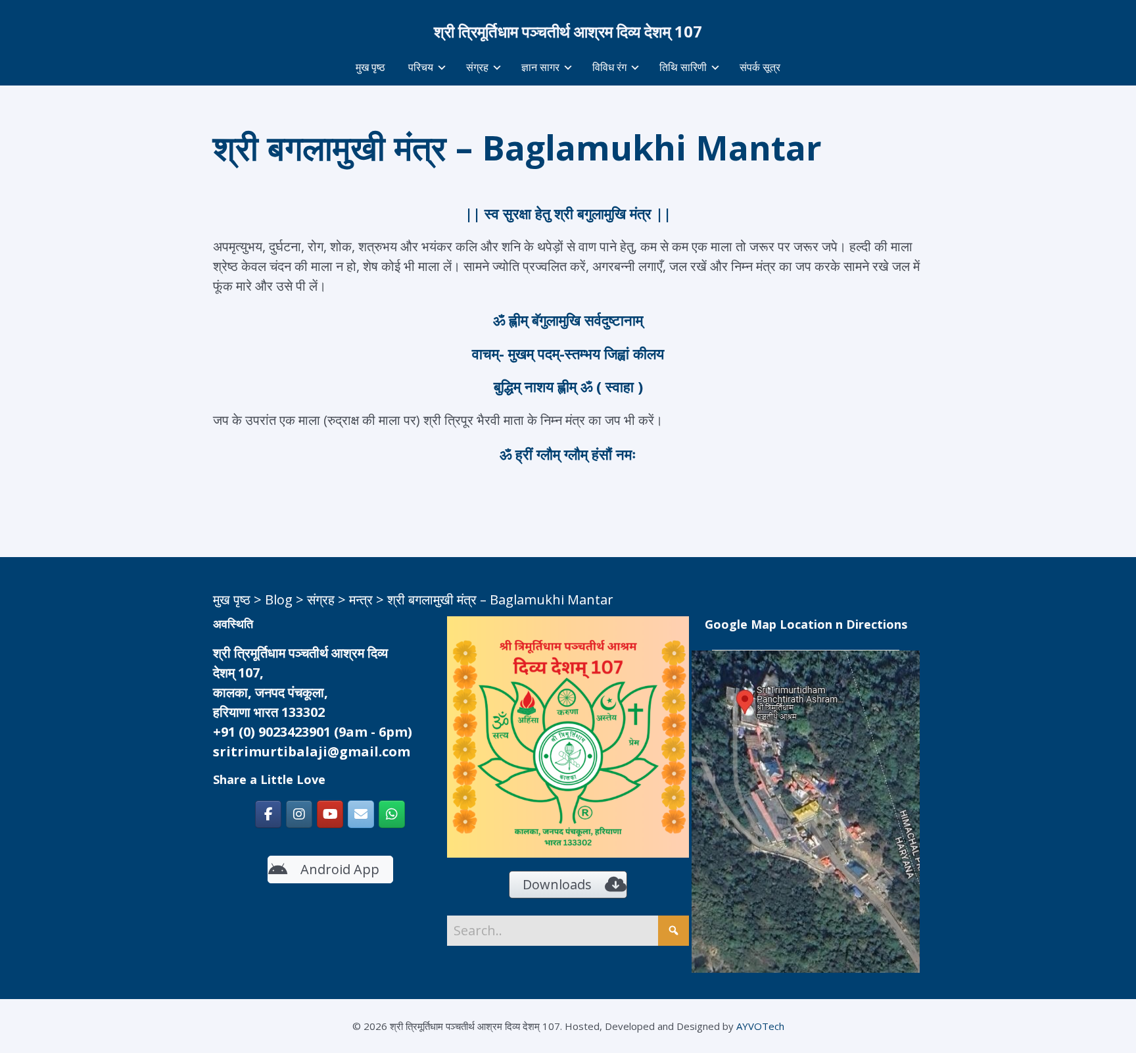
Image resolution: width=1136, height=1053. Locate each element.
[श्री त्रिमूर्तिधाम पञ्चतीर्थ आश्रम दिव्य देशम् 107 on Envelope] (361, 814)
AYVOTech (760, 1026)
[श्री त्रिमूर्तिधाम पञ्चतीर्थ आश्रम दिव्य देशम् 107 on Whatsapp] (392, 814)
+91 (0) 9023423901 (272, 732)
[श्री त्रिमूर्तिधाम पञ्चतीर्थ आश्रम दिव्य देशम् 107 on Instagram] (299, 814)
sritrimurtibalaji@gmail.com (311, 751)
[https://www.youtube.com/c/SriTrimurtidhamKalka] (330, 814)
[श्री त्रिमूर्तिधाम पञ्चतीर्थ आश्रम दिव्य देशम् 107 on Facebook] (268, 814)
